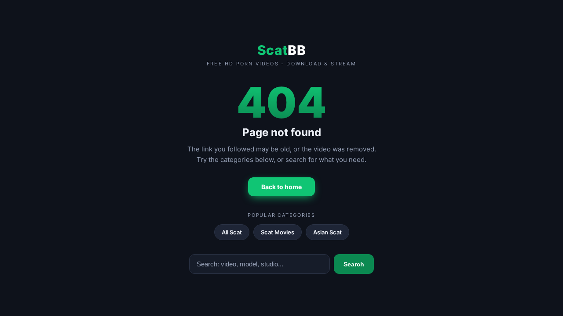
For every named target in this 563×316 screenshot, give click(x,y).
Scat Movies (277, 232)
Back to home (281, 186)
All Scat (232, 232)
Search (354, 264)
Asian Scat (327, 232)
